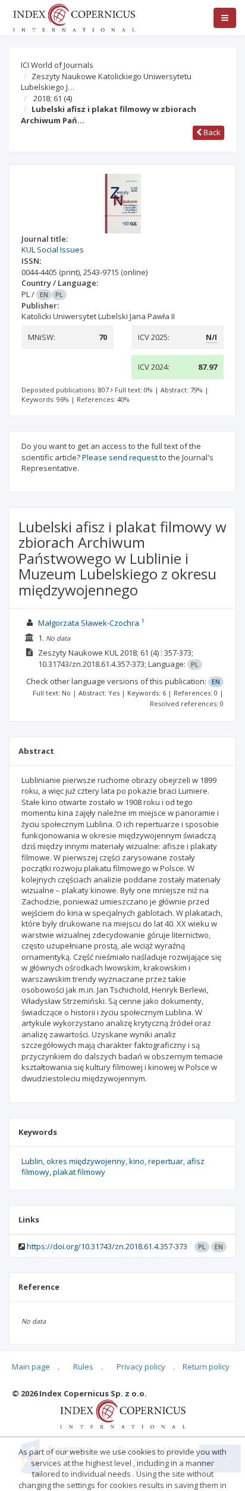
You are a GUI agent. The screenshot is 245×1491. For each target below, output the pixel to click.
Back (211, 132)
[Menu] (224, 18)
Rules (83, 1366)
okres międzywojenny (85, 1161)
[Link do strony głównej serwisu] (73, 16)
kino (137, 1161)
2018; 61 (52, 98)
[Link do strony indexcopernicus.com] (123, 1413)
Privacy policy (141, 1366)
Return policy (206, 1366)
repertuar (165, 1161)
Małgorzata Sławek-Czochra (88, 622)
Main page (31, 1366)
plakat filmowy (79, 1171)
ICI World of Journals (57, 65)
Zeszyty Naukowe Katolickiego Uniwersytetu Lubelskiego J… (106, 82)
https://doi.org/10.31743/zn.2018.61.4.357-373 (107, 1246)
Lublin (32, 1161)
